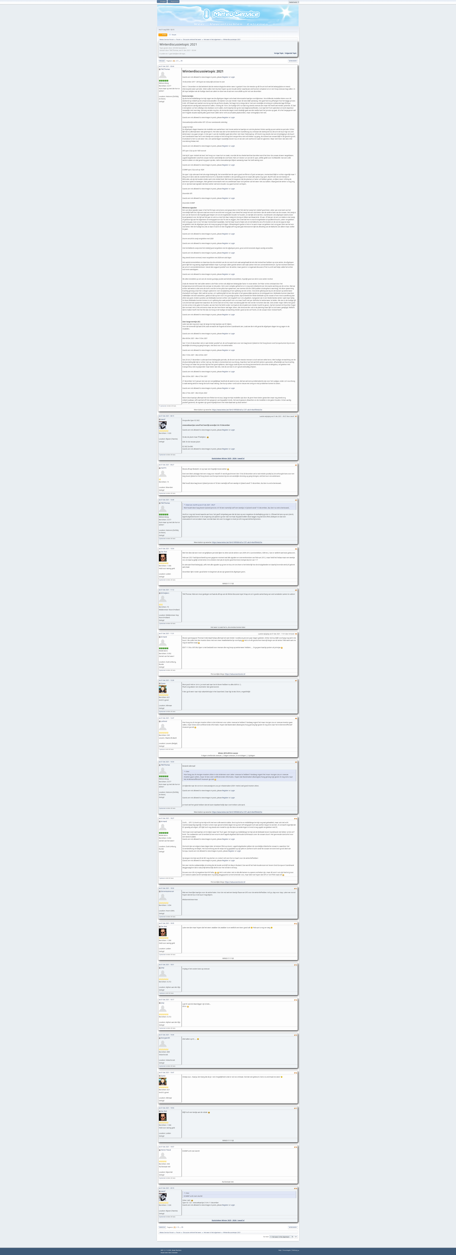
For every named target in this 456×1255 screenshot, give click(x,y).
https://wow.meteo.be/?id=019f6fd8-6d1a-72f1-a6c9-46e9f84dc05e (237, 410)
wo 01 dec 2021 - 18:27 (166, 818)
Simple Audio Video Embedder (169, 1252)
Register (225, 77)
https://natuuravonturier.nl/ (235, 674)
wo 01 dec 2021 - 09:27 (166, 465)
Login (233, 77)
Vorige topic (279, 53)
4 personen (162, 711)
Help (279, 1250)
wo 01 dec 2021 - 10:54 (166, 549)
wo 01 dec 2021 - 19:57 (166, 1147)
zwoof (163, 419)
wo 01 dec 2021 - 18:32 (166, 888)
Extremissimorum (167, 891)
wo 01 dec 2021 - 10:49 (166, 500)
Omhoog (162, 1227)
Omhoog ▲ (295, 1250)
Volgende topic (291, 53)
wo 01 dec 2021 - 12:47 (166, 718)
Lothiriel (164, 721)
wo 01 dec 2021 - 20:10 (166, 1188)
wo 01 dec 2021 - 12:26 (166, 680)
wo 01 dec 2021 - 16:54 (166, 762)
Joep (162, 968)
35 (182, 61)
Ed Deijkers (165, 593)
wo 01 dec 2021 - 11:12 (166, 590)
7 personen (162, 455)
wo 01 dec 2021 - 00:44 (166, 66)
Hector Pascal (166, 1150)
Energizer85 (165, 1038)
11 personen (162, 406)
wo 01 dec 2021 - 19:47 (166, 1073)
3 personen (162, 493)
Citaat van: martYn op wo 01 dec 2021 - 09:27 (200, 505)
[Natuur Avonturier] (162, 659)
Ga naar (266, 1237)
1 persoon (162, 749)
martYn (163, 468)
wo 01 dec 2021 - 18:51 (166, 965)
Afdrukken (293, 61)
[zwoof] (160, 436)
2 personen (162, 623)
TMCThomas (165, 69)
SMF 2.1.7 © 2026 (166, 1250)
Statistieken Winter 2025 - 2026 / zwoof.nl (228, 458)
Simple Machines (176, 1250)
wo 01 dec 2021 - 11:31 (166, 633)
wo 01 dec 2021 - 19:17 (166, 1000)
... (179, 61)
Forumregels (287, 1250)
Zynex (163, 683)
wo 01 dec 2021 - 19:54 (166, 1108)
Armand (164, 637)
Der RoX (164, 552)
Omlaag (162, 61)
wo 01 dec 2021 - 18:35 (166, 923)
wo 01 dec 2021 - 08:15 (166, 416)
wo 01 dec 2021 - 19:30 (166, 1035)
